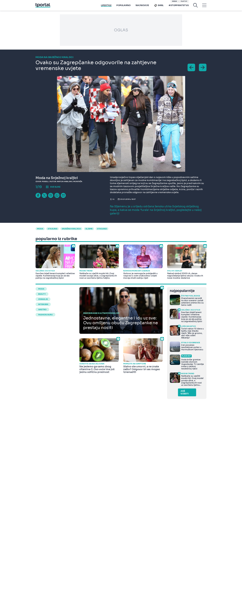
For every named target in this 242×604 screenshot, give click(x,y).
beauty (42, 294)
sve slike (55, 187)
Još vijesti (184, 392)
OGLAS (121, 30)
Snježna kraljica (71, 229)
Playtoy (184, 1)
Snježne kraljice (159, 186)
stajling (52, 229)
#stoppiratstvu (179, 5)
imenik (174, 1)
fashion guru (45, 315)
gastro (42, 309)
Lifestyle (106, 5)
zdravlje (43, 299)
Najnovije (142, 5)
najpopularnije (182, 291)
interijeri (43, 304)
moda (40, 229)
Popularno (123, 5)
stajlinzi (102, 229)
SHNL (161, 5)
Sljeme (89, 229)
